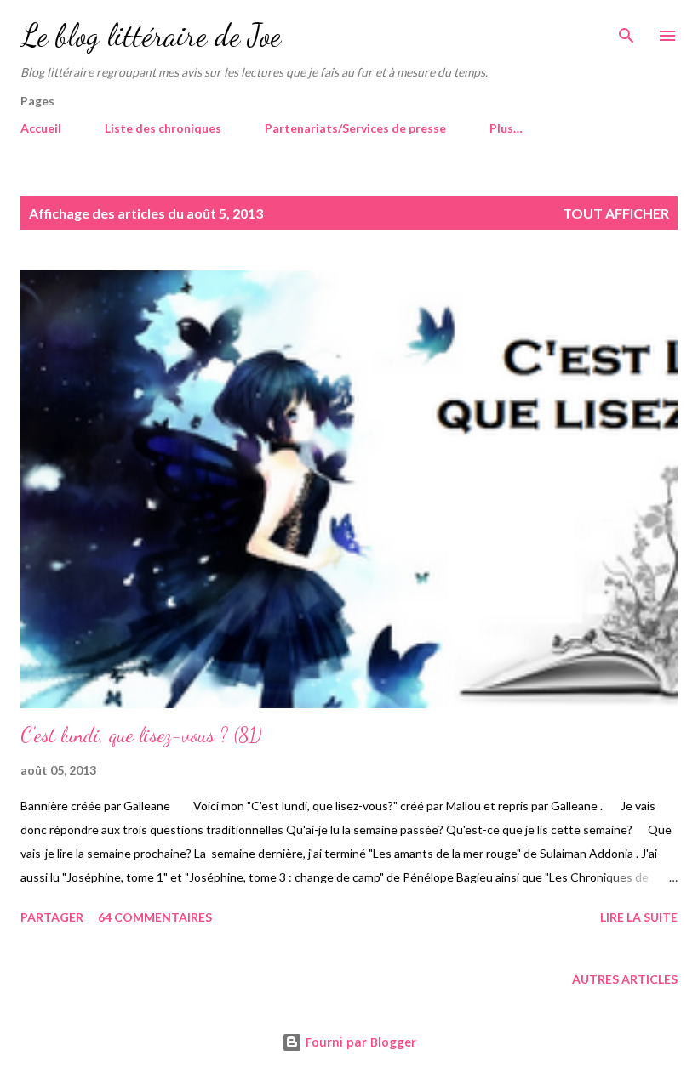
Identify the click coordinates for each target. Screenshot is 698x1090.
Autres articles (625, 979)
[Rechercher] (626, 30)
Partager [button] (51, 917)
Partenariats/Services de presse (355, 128)
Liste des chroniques (163, 128)
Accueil (40, 128)
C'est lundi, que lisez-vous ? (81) (140, 735)
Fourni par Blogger (359, 1042)
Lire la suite (639, 917)
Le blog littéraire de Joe (150, 35)
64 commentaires (155, 917)
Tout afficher (616, 213)
